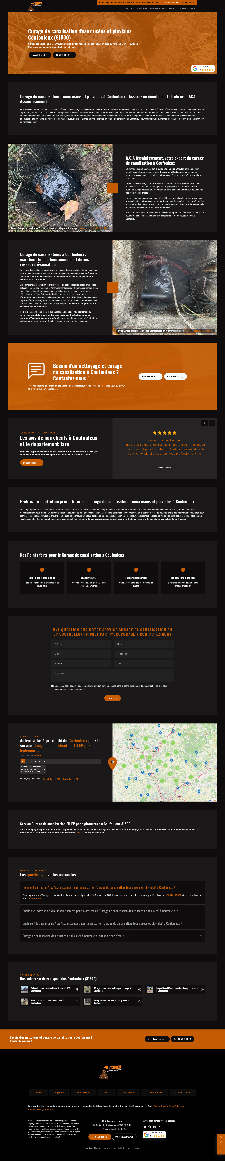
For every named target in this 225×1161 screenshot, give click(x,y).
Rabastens (48, 1109)
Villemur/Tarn (152, 2)
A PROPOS (142, 9)
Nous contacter (149, 376)
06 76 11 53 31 (171, 2)
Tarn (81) (80, 832)
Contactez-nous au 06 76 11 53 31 (94, 228)
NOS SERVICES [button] (157, 9)
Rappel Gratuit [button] (38, 55)
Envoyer (111, 698)
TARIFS (172, 9)
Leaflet (213, 800)
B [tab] (22, 761)
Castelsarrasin (128, 2)
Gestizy (126, 1148)
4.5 (199, 70)
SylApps (137, 1148)
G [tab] (31, 761)
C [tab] (27, 761)
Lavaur (164, 1106)
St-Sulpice (140, 2)
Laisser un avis (30, 462)
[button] (157, 771)
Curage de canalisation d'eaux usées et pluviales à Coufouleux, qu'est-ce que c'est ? (73, 935)
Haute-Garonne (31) (71, 778)
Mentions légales (93, 1148)
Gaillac (157, 1106)
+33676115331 (173, 895)
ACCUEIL (130, 9)
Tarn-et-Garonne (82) (51, 778)
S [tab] (44, 761)
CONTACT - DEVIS (187, 9)
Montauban (115, 2)
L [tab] (35, 761)
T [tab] (48, 761)
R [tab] (39, 761)
